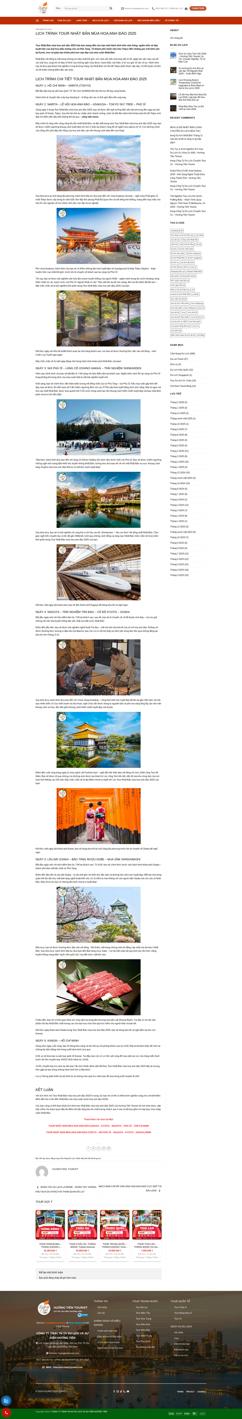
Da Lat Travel (176, 359)
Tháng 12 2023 (177, 526)
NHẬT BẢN (93, 79)
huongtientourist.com (68, 1353)
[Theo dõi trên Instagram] (117, 1391)
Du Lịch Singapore (179, 375)
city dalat (199, 235)
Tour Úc (178, 1319)
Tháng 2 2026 (177, 402)
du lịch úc (175, 262)
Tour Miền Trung (144, 1336)
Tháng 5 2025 (177, 445)
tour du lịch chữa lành (180, 303)
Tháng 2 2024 (177, 516)
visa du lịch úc (197, 317)
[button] (186, 8)
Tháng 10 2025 (177, 424)
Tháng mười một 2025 (181, 418)
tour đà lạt (175, 312)
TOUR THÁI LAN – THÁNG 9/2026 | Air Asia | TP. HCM (147, 1246)
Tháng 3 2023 (177, 575)
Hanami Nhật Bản (194, 271)
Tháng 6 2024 (177, 499)
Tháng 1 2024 (177, 521)
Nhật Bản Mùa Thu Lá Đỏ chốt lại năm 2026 (191, 107)
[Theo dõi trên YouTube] (128, 1391)
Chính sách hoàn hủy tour (110, 1348)
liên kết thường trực (93, 1158)
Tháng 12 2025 (177, 413)
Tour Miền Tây (143, 1313)
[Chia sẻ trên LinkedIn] (109, 1148)
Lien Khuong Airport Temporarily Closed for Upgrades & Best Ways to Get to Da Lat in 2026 (191, 84)
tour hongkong (197, 303)
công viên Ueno (90, 117)
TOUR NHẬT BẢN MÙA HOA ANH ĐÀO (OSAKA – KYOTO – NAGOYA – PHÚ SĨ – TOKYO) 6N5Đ (98, 1126)
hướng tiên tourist (188, 276)
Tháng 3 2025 (177, 456)
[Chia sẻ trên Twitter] (93, 1148)
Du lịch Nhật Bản (178, 258)
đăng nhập (54, 1278)
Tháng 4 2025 (177, 451)
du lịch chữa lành (186, 249)
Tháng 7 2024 (177, 494)
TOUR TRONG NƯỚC (145, 1301)
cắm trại (174, 244)
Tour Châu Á (180, 1307)
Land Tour (81, 20)
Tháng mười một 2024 (181, 478)
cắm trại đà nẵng (187, 244)
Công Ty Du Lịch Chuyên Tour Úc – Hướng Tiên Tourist (188, 162)
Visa (176, 1338)
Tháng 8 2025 (177, 435)
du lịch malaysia (193, 253)
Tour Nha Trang (143, 1319)
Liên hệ (101, 1313)
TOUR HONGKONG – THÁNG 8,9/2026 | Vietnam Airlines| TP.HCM (50, 1246)
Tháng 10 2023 (177, 537)
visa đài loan (176, 331)
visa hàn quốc (194, 321)
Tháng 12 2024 (177, 472)
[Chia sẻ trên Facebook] (88, 1148)
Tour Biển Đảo (143, 1324)
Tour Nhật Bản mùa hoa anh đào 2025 (73, 109)
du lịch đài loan (188, 262)
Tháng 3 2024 (177, 510)
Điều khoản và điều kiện (109, 1336)
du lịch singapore (194, 258)
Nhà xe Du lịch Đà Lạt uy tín (182, 290)
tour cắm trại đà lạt (178, 299)
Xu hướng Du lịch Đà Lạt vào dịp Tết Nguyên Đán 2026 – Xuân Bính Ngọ (191, 71)
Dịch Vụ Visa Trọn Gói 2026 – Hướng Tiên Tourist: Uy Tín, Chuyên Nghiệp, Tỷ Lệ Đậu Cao (192, 57)
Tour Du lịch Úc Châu (180, 380)
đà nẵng (201, 335)
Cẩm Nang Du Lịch (123, 20)
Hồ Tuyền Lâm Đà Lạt (180, 281)
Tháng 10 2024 (177, 483)
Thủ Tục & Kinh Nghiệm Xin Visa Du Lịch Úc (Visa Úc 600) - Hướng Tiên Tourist (187, 152)
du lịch (173, 249)
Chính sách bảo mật (107, 1331)
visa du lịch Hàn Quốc (180, 317)
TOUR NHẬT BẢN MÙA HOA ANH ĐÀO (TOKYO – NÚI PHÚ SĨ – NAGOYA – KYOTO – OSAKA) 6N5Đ (98, 1132)
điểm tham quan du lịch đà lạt (183, 335)
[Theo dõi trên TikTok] (121, 1391)
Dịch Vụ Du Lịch (100, 20)
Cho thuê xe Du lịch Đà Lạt (182, 235)
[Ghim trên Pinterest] (103, 1148)
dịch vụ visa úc (190, 267)
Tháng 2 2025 (177, 462)
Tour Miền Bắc (143, 1330)
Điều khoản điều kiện (148, 20)
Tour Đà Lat (141, 1307)
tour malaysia (190, 308)
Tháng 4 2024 (177, 505)
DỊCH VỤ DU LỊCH (181, 1326)
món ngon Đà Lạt (178, 285)
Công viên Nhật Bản (190, 240)
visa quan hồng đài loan (180, 326)
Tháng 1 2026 (177, 408)
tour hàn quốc (176, 308)
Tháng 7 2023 (177, 553)
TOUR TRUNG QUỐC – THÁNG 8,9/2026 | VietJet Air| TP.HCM (115, 1246)
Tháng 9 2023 (177, 543)
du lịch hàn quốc (177, 253)
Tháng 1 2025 (177, 467)
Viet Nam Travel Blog (180, 386)
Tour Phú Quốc (143, 1341)
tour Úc (201, 308)
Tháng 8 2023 (177, 548)
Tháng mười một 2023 (181, 532)
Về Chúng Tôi (171, 20)
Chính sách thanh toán (108, 1342)
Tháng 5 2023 (177, 564)
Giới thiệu (102, 1307)
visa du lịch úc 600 (178, 321)
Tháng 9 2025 (177, 429)
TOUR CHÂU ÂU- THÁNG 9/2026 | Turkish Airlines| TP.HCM (82, 1246)
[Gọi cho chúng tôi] (124, 1391)
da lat (198, 244)
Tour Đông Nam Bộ (145, 1347)
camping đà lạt (177, 231)
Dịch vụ (174, 364)
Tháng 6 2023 (177, 559)
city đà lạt (175, 240)
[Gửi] (110, 8)
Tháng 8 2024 (177, 489)
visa (183, 312)
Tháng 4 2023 (177, 570)
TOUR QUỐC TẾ (180, 1301)
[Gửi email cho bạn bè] (98, 1148)
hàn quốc (174, 276)
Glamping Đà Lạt (178, 271)
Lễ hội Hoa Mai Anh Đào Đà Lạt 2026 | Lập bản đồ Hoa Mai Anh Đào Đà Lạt (192, 97)
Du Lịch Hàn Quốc (179, 370)
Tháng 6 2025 (177, 440)
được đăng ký (75, 1323)
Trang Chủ (48, 20)
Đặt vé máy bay (182, 1344)
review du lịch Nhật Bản (180, 294)
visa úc (196, 326)
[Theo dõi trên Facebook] (114, 1391)
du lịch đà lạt (176, 267)
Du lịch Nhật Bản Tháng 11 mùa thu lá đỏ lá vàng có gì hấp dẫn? (186, 139)
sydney (196, 294)
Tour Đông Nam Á (183, 1313)
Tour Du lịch (64, 20)
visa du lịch (192, 312)
